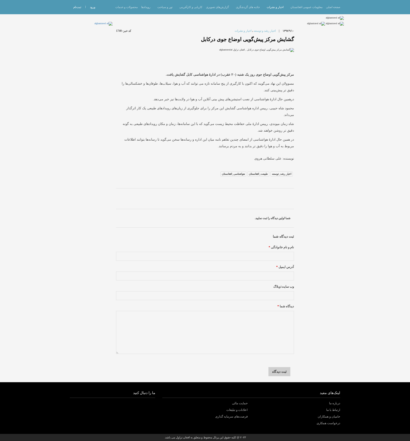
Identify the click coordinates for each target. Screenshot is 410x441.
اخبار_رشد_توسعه (281, 173)
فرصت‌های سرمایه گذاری (231, 416)
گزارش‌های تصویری (217, 7)
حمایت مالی (240, 403)
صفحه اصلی (333, 7)
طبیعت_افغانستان (258, 173)
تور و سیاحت (164, 7)
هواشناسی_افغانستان (233, 173)
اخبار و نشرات (275, 7)
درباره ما (334, 403)
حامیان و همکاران (329, 416)
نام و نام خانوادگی (281, 247)
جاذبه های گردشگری (248, 7)
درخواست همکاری (328, 423)
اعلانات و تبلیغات (237, 410)
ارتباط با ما (333, 410)
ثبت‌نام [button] (77, 7)
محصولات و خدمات (126, 7)
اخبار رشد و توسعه (265, 30)
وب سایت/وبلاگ (283, 286)
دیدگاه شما (285, 306)
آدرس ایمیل (285, 267)
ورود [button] (92, 7)
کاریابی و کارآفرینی (190, 7)
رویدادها (145, 7)
